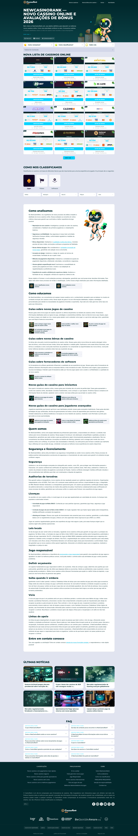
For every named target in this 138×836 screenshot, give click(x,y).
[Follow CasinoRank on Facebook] (93, 804)
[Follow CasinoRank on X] (101, 804)
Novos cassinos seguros (41, 774)
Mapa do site (101, 833)
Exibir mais (68, 158)
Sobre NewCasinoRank (103, 771)
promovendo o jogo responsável (70, 554)
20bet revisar (38, 102)
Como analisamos (102, 774)
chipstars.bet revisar (38, 151)
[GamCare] (52, 819)
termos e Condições (82, 833)
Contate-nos (102, 785)
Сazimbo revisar (69, 126)
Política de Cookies (38, 833)
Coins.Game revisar (69, 77)
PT (25, 804)
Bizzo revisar (69, 102)
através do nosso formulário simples (77, 642)
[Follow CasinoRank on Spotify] (109, 804)
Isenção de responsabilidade (102, 782)
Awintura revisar (99, 77)
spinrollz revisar (38, 126)
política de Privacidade (60, 833)
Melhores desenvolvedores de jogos (75, 785)
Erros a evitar (75, 771)
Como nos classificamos (102, 777)
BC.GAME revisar (99, 102)
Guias (102, 2)
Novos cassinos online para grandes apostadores (42, 777)
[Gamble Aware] (88, 819)
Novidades (111, 2)
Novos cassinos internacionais (75, 779)
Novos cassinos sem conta (42, 779)
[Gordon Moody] (66, 819)
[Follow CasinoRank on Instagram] (97, 804)
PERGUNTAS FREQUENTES (103, 779)
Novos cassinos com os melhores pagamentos (42, 782)
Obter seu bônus (38, 74)
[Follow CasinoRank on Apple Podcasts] (113, 804)
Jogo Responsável (75, 777)
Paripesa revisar (99, 126)
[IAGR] (32, 819)
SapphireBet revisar (38, 77)
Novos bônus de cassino (89, 2)
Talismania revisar (69, 151)
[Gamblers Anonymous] (41, 819)
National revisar (99, 151)
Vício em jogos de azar (75, 782)
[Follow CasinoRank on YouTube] (105, 804)
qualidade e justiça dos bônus (62, 242)
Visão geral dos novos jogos (75, 774)
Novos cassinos (73, 2)
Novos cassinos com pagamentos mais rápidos (41, 771)
